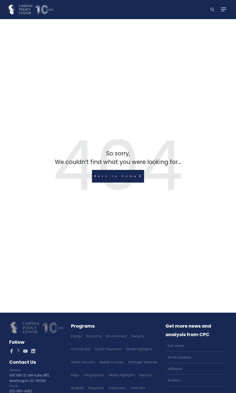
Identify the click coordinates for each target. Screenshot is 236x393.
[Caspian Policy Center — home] (30, 9)
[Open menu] (223, 9)
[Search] (212, 9)
